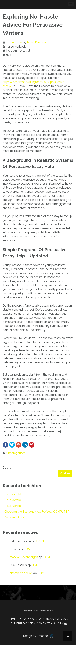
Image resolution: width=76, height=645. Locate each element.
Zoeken (8, 467)
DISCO (49, 619)
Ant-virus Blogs (14, 517)
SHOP (57, 623)
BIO (24, 619)
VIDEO (61, 619)
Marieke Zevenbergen (24, 557)
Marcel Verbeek (37, 42)
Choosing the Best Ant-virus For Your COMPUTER (36, 511)
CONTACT (43, 623)
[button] (65, 623)
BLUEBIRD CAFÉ (22, 623)
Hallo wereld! (13, 494)
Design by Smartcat (36, 636)
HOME (40, 541)
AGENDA (36, 619)
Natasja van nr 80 (21, 573)
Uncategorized (16, 453)
